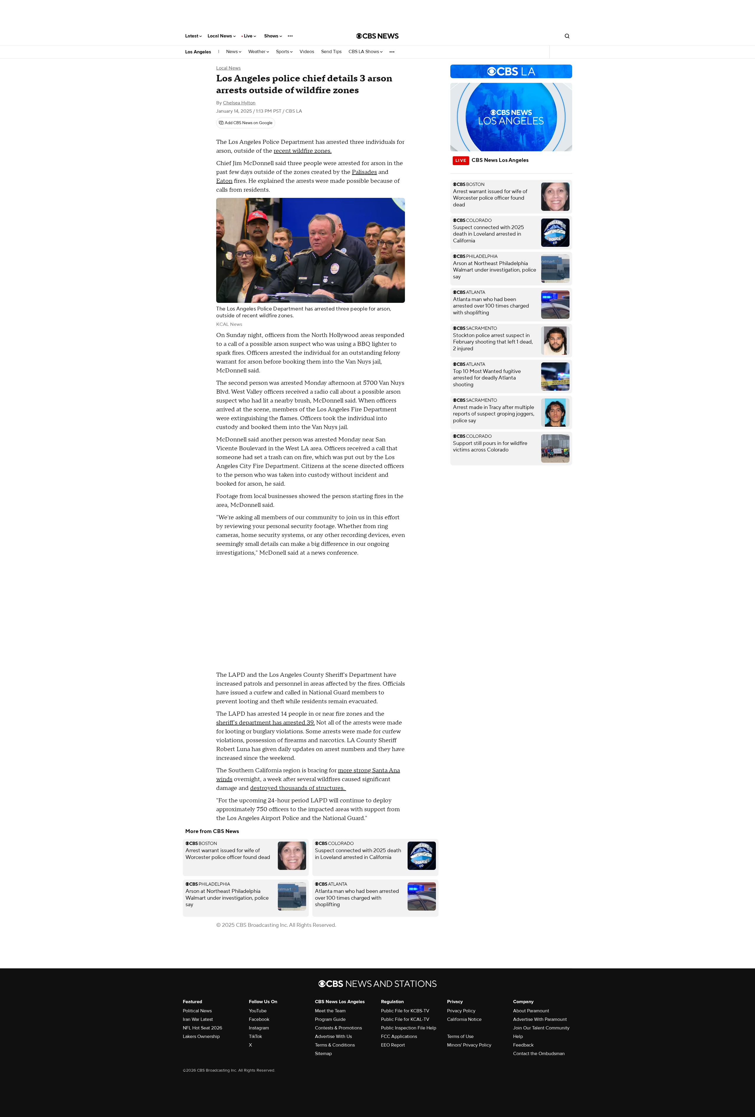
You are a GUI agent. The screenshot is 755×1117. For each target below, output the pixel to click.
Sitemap (323, 1053)
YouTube (258, 1010)
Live (249, 36)
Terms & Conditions (335, 1045)
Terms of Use (460, 1036)
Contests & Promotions (338, 1028)
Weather (257, 52)
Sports (283, 52)
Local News (220, 36)
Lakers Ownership (201, 1036)
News (232, 52)
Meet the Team (330, 1010)
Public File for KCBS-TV (405, 1010)
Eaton (224, 181)
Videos (307, 52)
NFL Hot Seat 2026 (202, 1028)
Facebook (259, 1019)
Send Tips (331, 52)
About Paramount (531, 1010)
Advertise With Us (333, 1036)
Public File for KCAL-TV (405, 1019)
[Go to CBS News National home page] (377, 36)
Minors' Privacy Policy (469, 1045)
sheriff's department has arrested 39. (265, 723)
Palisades (364, 172)
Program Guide (330, 1019)
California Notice (464, 1019)
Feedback (523, 1045)
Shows (272, 36)
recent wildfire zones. (302, 151)
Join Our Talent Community (541, 1028)
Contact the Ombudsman (539, 1053)
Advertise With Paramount (540, 1019)
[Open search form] (567, 36)
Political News (197, 1010)
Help (518, 1036)
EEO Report (393, 1045)
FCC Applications (399, 1036)
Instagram (259, 1028)
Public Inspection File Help (408, 1028)
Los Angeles (198, 52)
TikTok (255, 1036)
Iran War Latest (198, 1019)
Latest (192, 36)
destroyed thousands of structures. (298, 788)
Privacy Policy (461, 1010)
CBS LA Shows (364, 52)
